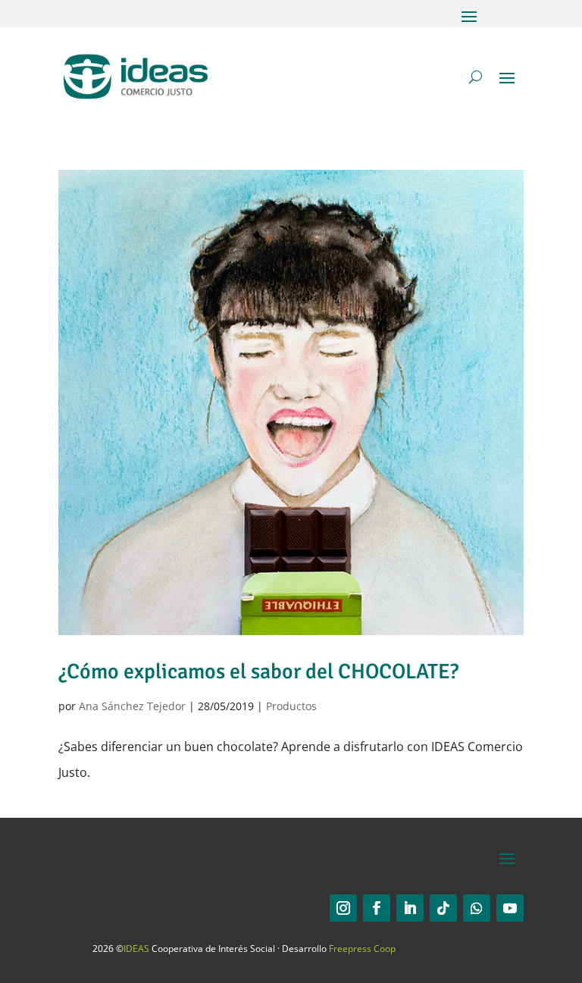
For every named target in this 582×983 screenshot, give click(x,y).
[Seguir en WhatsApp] (476, 908)
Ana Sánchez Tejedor (132, 706)
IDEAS (136, 948)
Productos (291, 706)
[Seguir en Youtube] (510, 908)
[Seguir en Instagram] (343, 908)
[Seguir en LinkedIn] (410, 908)
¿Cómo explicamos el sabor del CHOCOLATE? (258, 671)
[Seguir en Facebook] (376, 908)
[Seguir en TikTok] (443, 908)
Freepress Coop (362, 948)
